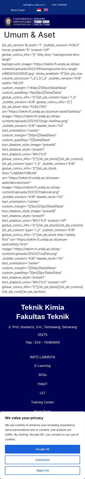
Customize (42, 459)
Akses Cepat (18, 9)
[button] (65, 21)
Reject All (43, 470)
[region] (42, 445)
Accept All (42, 449)
